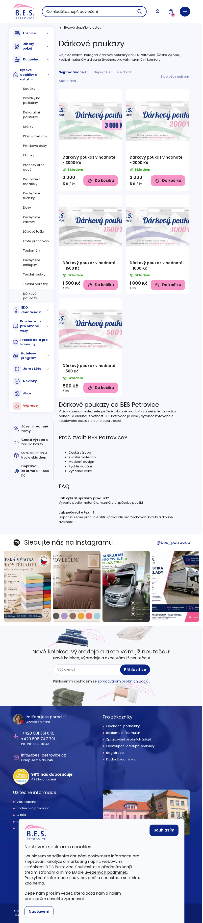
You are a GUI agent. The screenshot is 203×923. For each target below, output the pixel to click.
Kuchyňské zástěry (31, 219)
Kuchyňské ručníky (31, 195)
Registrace (115, 753)
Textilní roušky (34, 274)
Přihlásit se (135, 669)
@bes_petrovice (173, 542)
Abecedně (67, 80)
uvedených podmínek (106, 872)
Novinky (30, 381)
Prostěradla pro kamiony (34, 342)
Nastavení (39, 911)
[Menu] (185, 12)
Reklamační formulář (123, 733)
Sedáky (29, 88)
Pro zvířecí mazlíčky (31, 181)
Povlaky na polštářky (31, 100)
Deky (27, 207)
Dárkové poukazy (30, 296)
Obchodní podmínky (123, 726)
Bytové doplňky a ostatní (28, 75)
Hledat (140, 11)
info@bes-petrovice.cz (43, 755)
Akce (27, 393)
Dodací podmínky (120, 759)
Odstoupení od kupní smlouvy (130, 746)
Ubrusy (28, 155)
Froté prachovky (36, 241)
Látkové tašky (34, 231)
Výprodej (31, 405)
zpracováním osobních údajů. (123, 681)
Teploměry (32, 250)
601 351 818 (43, 733)
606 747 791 (43, 739)
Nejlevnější (102, 72)
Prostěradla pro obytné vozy (30, 326)
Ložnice (29, 33)
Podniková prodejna (33, 808)
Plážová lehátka (36, 136)
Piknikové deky (35, 145)
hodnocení (43, 779)
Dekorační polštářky (31, 114)
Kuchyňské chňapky (31, 262)
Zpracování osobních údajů (128, 739)
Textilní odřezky (35, 284)
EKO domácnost (31, 309)
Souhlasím (164, 830)
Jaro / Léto (32, 368)
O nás (21, 815)
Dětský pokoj (28, 46)
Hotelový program (29, 355)
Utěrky (28, 126)
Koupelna (31, 59)
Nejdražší (124, 72)
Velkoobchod (28, 802)
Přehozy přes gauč (33, 167)
